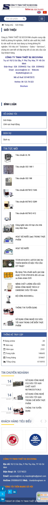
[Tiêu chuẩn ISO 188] (8, 181)
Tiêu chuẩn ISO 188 (23, 178)
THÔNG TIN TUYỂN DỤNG (26, 307)
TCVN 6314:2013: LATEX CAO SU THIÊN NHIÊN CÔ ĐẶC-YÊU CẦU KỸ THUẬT (29, 263)
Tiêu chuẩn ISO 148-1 (24, 166)
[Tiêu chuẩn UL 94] (8, 157)
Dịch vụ (6, 139)
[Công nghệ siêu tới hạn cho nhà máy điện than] (8, 227)
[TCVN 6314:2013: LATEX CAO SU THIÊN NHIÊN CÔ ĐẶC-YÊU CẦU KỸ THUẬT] (8, 262)
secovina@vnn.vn (16, 476)
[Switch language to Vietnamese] (45, 12)
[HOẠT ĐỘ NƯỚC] (8, 251)
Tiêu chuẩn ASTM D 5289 (26, 201)
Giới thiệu (7, 120)
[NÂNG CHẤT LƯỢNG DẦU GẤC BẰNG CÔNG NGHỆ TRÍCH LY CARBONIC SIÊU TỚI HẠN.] (8, 286)
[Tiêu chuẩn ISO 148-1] (8, 169)
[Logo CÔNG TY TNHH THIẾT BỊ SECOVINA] (24, 7)
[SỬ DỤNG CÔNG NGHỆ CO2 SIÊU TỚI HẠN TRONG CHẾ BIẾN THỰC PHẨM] (8, 322)
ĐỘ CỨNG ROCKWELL (24, 296)
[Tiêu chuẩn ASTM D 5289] (8, 204)
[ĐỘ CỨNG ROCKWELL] (8, 298)
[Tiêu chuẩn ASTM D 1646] (8, 192)
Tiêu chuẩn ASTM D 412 (25, 213)
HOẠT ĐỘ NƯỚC (22, 248)
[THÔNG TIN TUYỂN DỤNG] (8, 310)
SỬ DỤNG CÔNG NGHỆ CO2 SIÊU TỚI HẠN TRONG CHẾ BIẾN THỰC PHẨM (29, 322)
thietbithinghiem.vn (37, 480)
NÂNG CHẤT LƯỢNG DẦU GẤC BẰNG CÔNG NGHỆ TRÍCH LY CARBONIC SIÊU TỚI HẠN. (28, 287)
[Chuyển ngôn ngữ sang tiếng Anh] (39, 12)
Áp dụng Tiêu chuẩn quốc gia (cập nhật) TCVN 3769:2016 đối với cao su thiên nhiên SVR (29, 275)
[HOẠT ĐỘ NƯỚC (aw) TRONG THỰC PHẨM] (8, 239)
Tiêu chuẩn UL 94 (22, 155)
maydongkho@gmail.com (35, 476)
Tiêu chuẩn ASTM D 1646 (26, 190)
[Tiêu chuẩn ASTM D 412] (8, 216)
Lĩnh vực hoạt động (11, 124)
